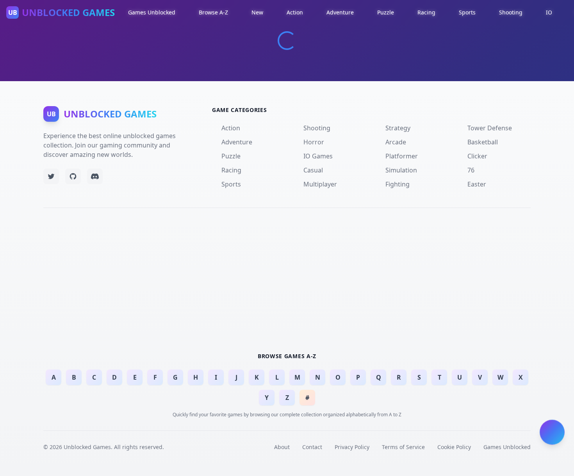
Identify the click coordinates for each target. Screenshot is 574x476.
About (282, 447)
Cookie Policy (454, 447)
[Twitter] (51, 176)
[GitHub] (73, 176)
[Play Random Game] (552, 431)
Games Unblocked (507, 447)
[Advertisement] (287, 279)
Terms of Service (403, 447)
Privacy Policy (352, 447)
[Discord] (95, 176)
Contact (312, 447)
